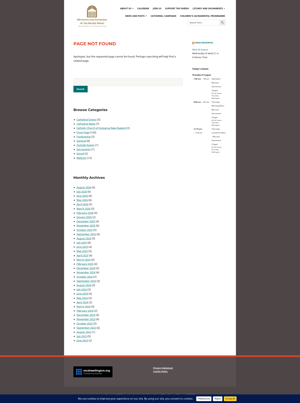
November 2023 (86, 319)
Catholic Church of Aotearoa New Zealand (101, 128)
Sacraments (84, 149)
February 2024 (85, 311)
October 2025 (85, 230)
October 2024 (85, 277)
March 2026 (83, 208)
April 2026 (82, 204)
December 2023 (86, 315)
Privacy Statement (163, 368)
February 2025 (85, 264)
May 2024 (82, 298)
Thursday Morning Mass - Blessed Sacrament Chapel (218, 110)
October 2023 (85, 323)
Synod (80, 153)
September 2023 (86, 328)
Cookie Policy (160, 371)
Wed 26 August (200, 49)
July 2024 (82, 289)
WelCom (81, 158)
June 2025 (82, 247)
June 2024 (82, 293)
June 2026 (82, 196)
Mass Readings (204, 42)
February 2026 (85, 213)
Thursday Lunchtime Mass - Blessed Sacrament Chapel (219, 136)
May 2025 (82, 251)
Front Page (83, 132)
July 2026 (82, 191)
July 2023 (82, 336)
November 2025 (86, 225)
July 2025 (82, 242)
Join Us (157, 8)
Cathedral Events (87, 119)
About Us (125, 8)
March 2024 (83, 306)
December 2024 (86, 268)
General (81, 141)
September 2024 (86, 281)
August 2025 (84, 238)
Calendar (143, 8)
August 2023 (84, 332)
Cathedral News (86, 124)
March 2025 (83, 259)
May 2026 (82, 200)
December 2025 (86, 221)
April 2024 (82, 302)
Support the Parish (177, 8)
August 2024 (84, 285)
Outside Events (85, 145)
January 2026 (84, 217)
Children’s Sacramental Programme (202, 15)
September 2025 (86, 234)
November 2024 (86, 272)
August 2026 (84, 187)
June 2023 (82, 340)
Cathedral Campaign (163, 15)
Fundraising (84, 136)
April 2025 (82, 255)
